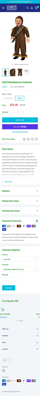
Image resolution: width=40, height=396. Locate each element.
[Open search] (27, 8)
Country (5, 255)
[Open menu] (3, 8)
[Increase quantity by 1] (23, 112)
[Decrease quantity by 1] (12, 112)
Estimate (8, 288)
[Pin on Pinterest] (28, 139)
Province (5, 265)
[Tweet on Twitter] (32, 139)
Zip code (5, 275)
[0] (36, 8)
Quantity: (5, 112)
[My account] (32, 8)
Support (23, 317)
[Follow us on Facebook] (3, 370)
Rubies (4, 87)
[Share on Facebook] (24, 139)
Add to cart (20, 120)
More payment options (20, 132)
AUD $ (5, 360)
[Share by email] (36, 139)
